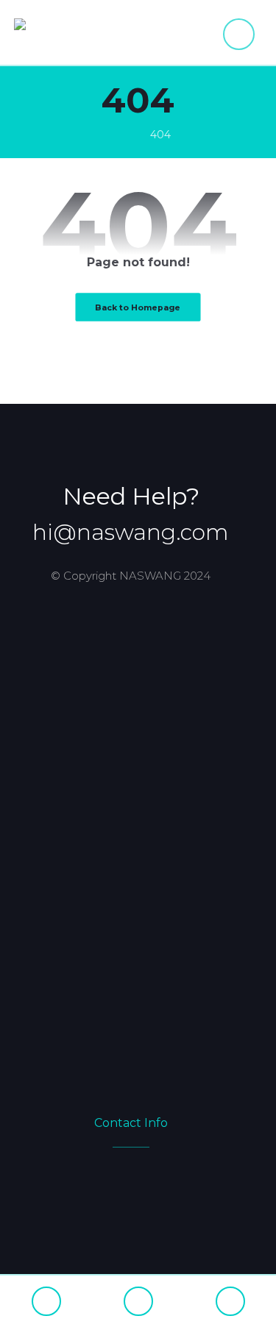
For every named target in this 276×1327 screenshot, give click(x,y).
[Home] (46, 1301)
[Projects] (230, 1301)
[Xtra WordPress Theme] (69, 32)
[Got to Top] (138, 1301)
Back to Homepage (137, 307)
